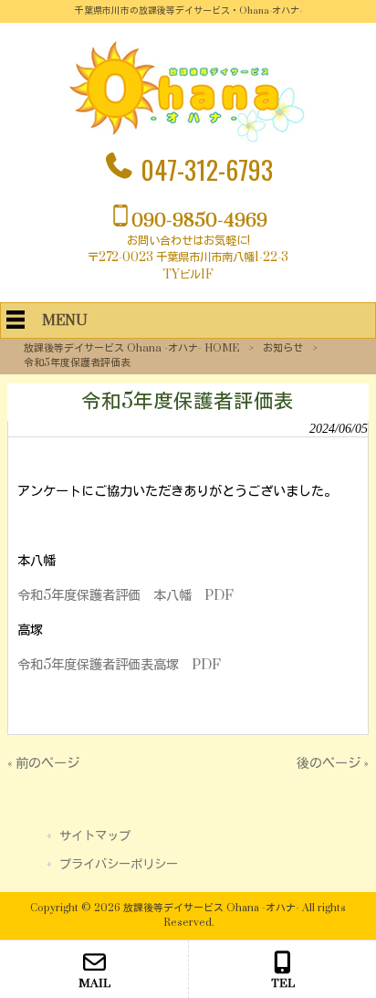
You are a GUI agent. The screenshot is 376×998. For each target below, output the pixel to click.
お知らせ (283, 348)
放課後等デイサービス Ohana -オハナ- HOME (131, 348)
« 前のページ (43, 763)
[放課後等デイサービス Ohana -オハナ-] (188, 139)
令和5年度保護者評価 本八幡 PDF (125, 595)
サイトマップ (95, 836)
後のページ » (333, 763)
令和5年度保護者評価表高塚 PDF (119, 665)
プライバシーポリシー (118, 864)
